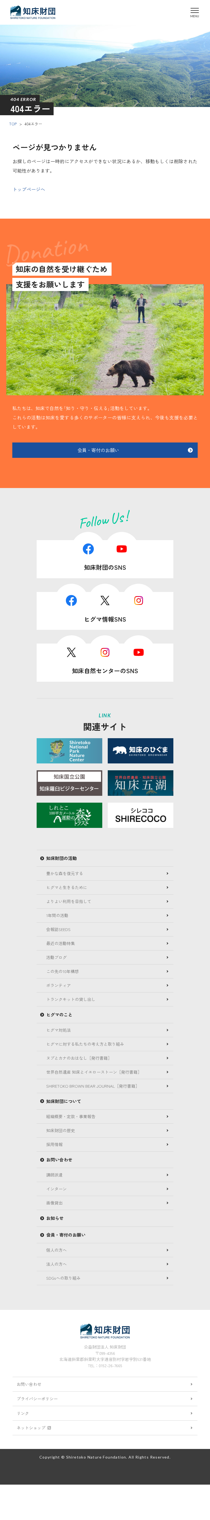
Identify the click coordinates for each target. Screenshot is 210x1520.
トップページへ (29, 189)
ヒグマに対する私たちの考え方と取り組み (85, 1044)
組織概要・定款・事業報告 (70, 1116)
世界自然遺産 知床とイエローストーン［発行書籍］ (94, 1072)
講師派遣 (54, 1175)
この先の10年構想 (62, 971)
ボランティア (58, 985)
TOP (13, 123)
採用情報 (54, 1144)
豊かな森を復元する (64, 873)
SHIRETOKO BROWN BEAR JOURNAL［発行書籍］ (92, 1086)
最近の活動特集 (60, 943)
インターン (56, 1189)
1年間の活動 (57, 915)
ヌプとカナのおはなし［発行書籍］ (79, 1058)
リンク (23, 1413)
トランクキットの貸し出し (70, 999)
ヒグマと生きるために (66, 887)
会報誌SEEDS (58, 929)
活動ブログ (56, 957)
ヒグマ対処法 (58, 1030)
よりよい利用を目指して (68, 901)
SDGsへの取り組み (63, 1278)
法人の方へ (56, 1264)
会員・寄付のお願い (98, 450)
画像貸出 (54, 1203)
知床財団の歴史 (60, 1130)
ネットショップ (31, 1428)
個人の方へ (56, 1250)
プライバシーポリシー (37, 1398)
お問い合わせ (29, 1384)
